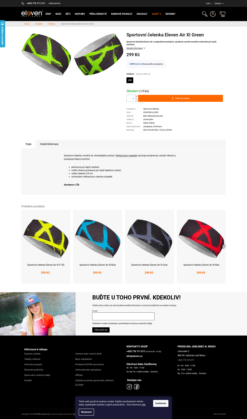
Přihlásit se (101, 330)
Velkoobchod (54, 3)
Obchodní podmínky (33, 369)
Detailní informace (134, 48)
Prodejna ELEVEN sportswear (89, 364)
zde (143, 404)
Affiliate (79, 375)
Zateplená (147, 126)
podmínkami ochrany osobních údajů (135, 323)
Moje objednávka (83, 359)
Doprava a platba (32, 353)
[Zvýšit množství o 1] (136, 96)
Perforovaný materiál (126, 155)
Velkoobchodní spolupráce (88, 369)
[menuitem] (48, 14)
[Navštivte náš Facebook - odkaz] (136, 386)
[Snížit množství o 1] (136, 100)
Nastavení (86, 412)
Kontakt (28, 380)
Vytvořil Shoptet (219, 414)
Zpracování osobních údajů (37, 375)
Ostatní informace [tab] (49, 144)
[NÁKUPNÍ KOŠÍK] (221, 14)
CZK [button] (208, 3)
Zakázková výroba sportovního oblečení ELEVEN (94, 382)
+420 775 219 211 (185, 360)
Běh (145, 116)
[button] (204, 14)
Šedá (145, 123)
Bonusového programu (152, 64)
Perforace (157, 126)
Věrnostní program (33, 364)
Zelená (152, 123)
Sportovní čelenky (151, 109)
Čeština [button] (218, 3)
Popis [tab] (28, 144)
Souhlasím (160, 403)
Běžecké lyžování (155, 116)
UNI (130, 80)
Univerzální (148, 119)
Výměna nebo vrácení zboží (88, 353)
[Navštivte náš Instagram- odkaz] (129, 386)
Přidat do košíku (182, 98)
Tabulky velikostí (32, 359)
